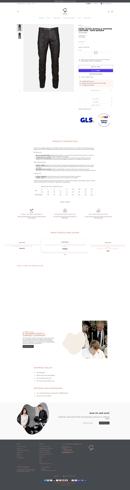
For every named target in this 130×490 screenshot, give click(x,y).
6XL (90, 55)
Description (95, 90)
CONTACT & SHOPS (22, 446)
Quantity (82, 41)
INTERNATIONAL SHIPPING (46, 448)
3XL (108, 52)
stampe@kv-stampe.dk (67, 451)
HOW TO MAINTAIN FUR (45, 454)
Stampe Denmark (85, 27)
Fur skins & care (69, 17)
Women (41, 17)
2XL (104, 52)
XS (85, 52)
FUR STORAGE (20, 457)
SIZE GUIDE (20, 452)
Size (80, 50)
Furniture (56, 17)
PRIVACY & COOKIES (44, 450)
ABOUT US (19, 448)
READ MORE (28, 346)
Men (48, 17)
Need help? (96, 105)
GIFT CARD (42, 456)
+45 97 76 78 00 (68, 449)
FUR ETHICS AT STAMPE (23, 450)
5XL (86, 55)
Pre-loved (87, 17)
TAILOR (19, 454)
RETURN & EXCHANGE (44, 446)
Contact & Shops (21, 3)
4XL (81, 55)
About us (29, 3)
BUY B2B (19, 456)
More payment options (95, 73)
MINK (40, 457)
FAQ (33, 3)
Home (80, 25)
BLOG (40, 461)
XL (99, 52)
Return (95, 101)
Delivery (95, 98)
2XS (81, 52)
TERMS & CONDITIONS (45, 452)
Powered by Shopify (65, 484)
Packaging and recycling (45, 463)
